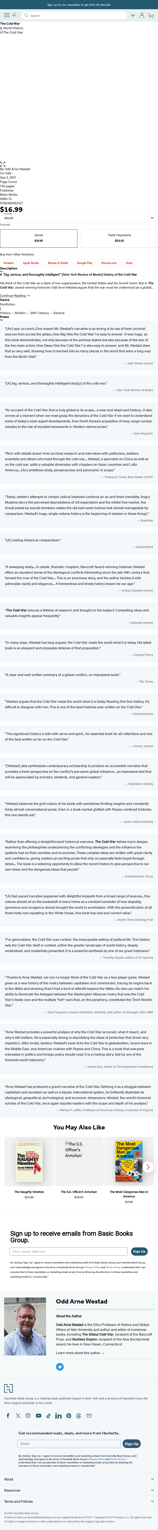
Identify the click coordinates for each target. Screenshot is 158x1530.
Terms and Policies (18, 1501)
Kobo (129, 263)
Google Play (84, 263)
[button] (79, 164)
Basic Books (9, 194)
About (8, 1479)
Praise (4, 317)
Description (8, 268)
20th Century (39, 312)
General (58, 312)
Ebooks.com (109, 263)
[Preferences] (133, 15)
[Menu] (7, 15)
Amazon (8, 263)
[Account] (142, 15)
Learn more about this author (78, 1352)
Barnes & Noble (58, 263)
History (5, 312)
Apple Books (31, 263)
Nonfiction (7, 304)
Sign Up (139, 1251)
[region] (79, 1170)
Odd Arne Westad (17, 168)
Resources (12, 1490)
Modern (20, 312)
